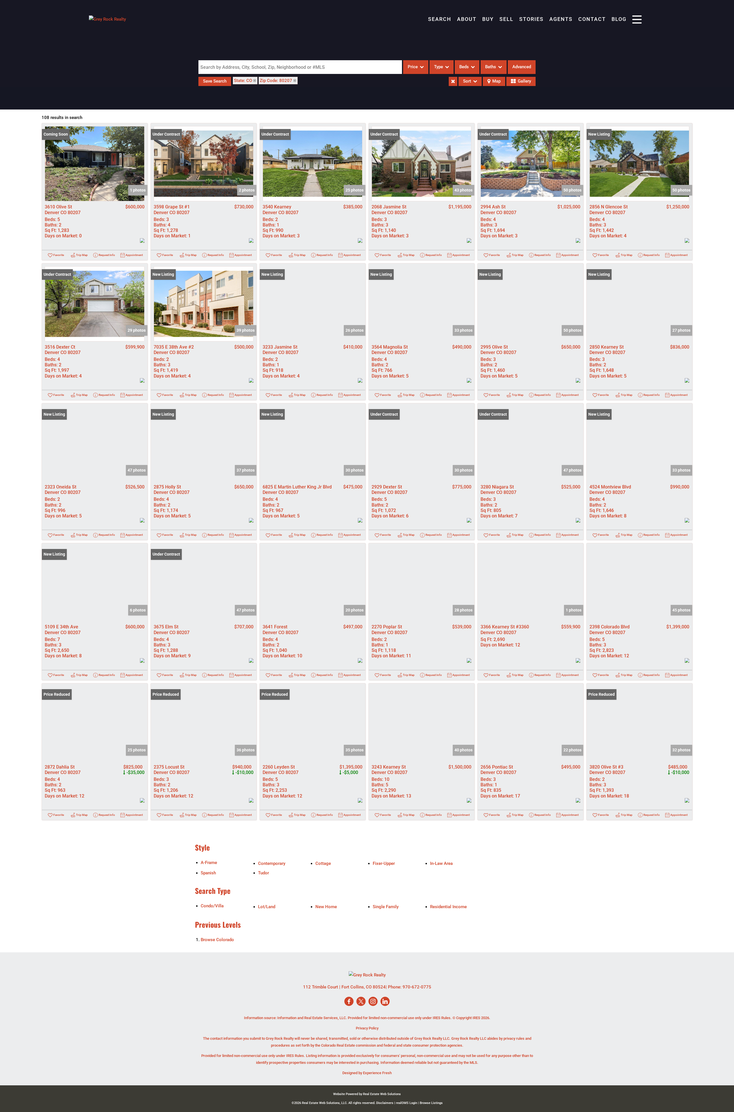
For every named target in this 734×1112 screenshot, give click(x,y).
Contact (592, 19)
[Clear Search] (453, 81)
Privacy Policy (367, 1028)
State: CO (243, 80)
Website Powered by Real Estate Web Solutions (367, 1094)
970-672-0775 (417, 987)
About (467, 19)
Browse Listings (431, 1103)
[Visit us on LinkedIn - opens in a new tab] (385, 1002)
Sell (506, 19)
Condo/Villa (212, 905)
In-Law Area (441, 863)
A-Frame (209, 862)
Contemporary (271, 863)
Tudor (263, 872)
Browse (217, 939)
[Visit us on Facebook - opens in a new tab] (349, 1002)
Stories (531, 19)
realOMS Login (406, 1103)
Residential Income (448, 906)
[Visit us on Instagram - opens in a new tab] (373, 1002)
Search (439, 19)
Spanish (208, 872)
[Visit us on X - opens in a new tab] (361, 1002)
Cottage (323, 863)
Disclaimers (384, 1103)
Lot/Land (266, 906)
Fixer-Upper (384, 863)
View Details (94, 163)
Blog (619, 19)
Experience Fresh (377, 1073)
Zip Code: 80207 (276, 80)
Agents (561, 19)
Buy (488, 19)
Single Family (386, 906)
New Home (326, 906)
